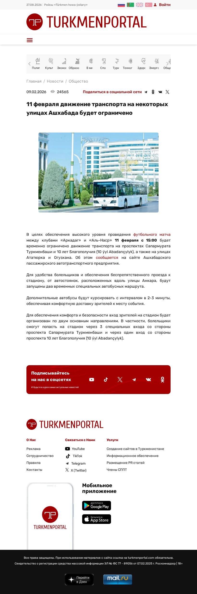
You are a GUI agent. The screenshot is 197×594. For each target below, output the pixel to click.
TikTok (77, 456)
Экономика (65, 68)
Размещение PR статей (126, 463)
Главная (34, 81)
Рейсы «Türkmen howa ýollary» (65, 4)
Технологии (131, 68)
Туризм (118, 68)
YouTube (78, 449)
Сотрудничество (40, 456)
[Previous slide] (30, 64)
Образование (78, 68)
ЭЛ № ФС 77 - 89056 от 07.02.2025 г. (129, 563)
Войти (165, 4)
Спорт (104, 68)
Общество (78, 81)
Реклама (33, 449)
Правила (33, 463)
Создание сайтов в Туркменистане (135, 449)
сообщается (107, 257)
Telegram (78, 463)
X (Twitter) (78, 470)
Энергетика (157, 68)
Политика (38, 68)
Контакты (34, 470)
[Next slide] (167, 64)
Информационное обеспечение (133, 456)
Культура (51, 68)
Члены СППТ (117, 470)
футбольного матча (152, 234)
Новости (55, 81)
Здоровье (144, 68)
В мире (91, 68)
